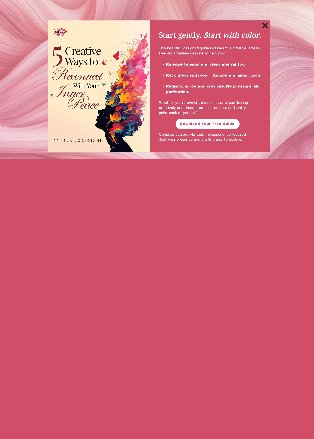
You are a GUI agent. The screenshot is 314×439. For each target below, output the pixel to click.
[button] (265, 25)
